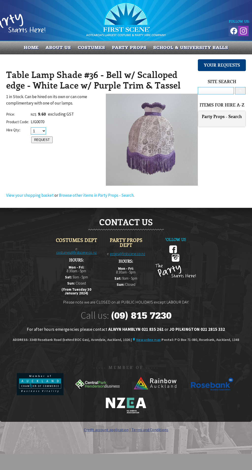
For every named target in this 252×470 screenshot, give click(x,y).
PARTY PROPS (129, 47)
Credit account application (106, 429)
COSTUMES (91, 47)
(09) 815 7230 (141, 315)
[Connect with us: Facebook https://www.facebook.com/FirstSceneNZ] (233, 30)
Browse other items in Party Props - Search (96, 195)
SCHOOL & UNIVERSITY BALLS (190, 47)
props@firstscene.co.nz (127, 253)
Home (31, 47)
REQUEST (42, 140)
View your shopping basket (30, 195)
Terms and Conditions (149, 429)
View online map (148, 339)
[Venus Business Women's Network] (126, 412)
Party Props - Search (222, 116)
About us (58, 47)
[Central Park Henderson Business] (97, 393)
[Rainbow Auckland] (155, 393)
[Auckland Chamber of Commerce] (40, 393)
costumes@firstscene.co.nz (76, 252)
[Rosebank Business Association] (212, 393)
